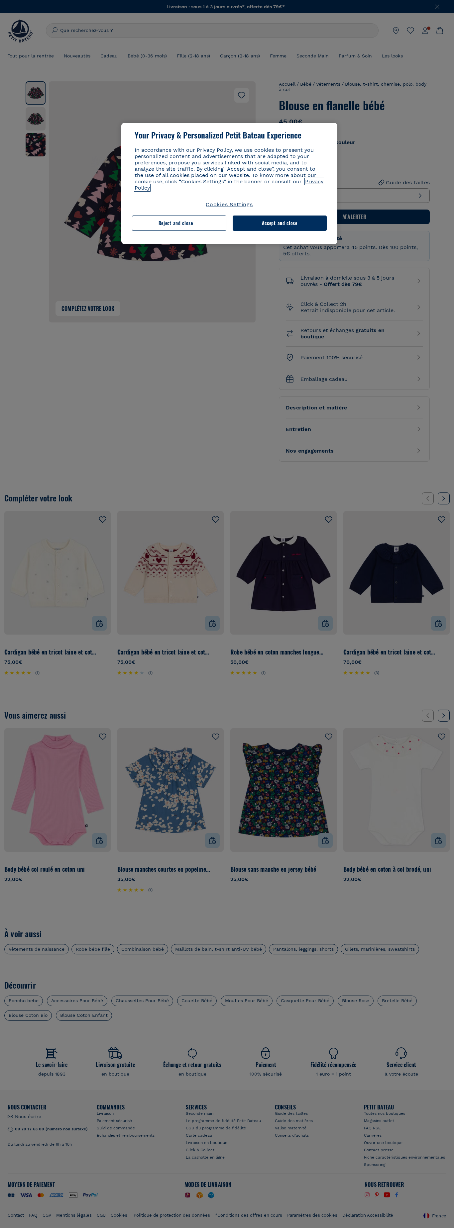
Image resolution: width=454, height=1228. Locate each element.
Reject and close (176, 222)
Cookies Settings (229, 204)
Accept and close (279, 222)
